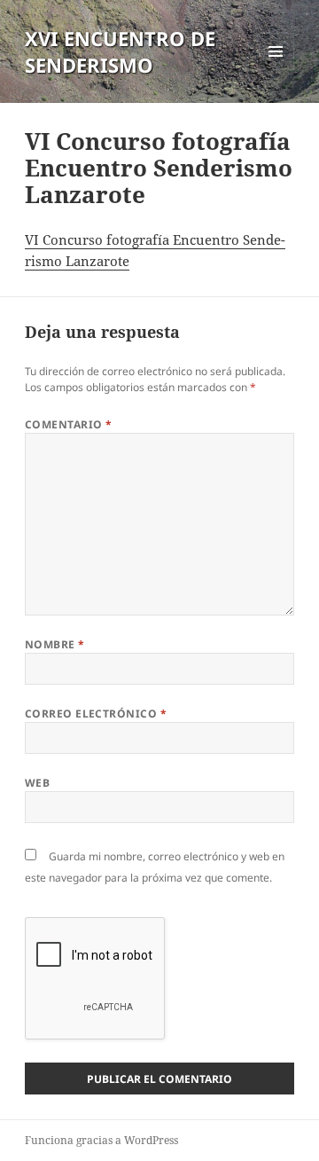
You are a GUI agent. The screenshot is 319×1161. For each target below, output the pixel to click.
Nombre (55, 644)
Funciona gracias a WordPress (101, 1140)
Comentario (69, 424)
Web (37, 782)
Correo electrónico (96, 713)
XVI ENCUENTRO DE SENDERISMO (120, 51)
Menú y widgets (276, 69)
